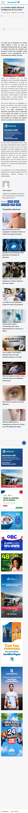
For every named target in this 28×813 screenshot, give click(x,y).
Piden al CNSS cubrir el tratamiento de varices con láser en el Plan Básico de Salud (14, 424)
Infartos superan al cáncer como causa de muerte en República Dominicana (14, 378)
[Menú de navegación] (2, 2)
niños (12, 204)
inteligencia (5, 204)
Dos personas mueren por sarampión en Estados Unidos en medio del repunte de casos (14, 232)
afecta (10, 201)
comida (16, 201)
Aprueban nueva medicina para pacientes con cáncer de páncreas (13, 255)
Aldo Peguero (6, 12)
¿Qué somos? (15, 811)
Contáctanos (5, 811)
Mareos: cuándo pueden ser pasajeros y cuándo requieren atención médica (13, 281)
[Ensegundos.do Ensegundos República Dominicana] (14, 2)
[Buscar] (24, 443)
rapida (18, 204)
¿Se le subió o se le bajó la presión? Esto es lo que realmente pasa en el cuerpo (12, 355)
